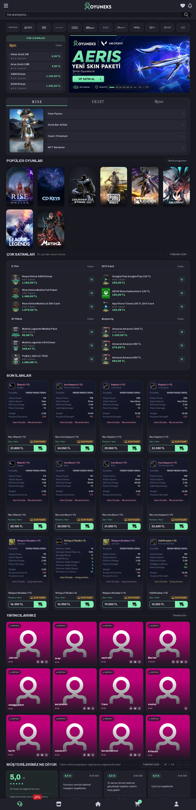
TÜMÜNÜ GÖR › (178, 254)
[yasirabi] (121, 644)
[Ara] (186, 15)
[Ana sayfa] (98, 804)
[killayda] (168, 737)
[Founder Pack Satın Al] (137, 27)
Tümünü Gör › (179, 615)
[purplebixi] (75, 690)
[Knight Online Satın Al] (167, 27)
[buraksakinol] (121, 737)
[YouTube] (42, 662)
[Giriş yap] (176, 804)
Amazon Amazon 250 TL (126, 344)
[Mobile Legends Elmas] (28, 27)
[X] (38, 662)
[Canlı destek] (19, 804)
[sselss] (168, 690)
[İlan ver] (58, 804)
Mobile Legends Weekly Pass (39, 329)
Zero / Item (13, 441)
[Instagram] (46, 662)
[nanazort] (75, 737)
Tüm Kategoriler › (177, 160)
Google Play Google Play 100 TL (131, 276)
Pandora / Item (109, 441)
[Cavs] (121, 690)
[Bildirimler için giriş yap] (190, 6)
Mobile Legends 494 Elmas (38, 342)
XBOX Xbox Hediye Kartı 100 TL (131, 291)
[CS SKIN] (13, 27)
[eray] (75, 644)
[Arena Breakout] (90, 27)
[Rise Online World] (106, 27)
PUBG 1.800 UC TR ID (35, 356)
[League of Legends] (75, 27)
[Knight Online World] (97, 102)
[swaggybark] (28, 690)
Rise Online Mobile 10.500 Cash (41, 303)
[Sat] (40, 448)
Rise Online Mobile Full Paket (39, 290)
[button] (187, 64)
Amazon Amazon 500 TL (126, 357)
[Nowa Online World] (152, 27)
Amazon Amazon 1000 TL (127, 329)
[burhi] (28, 737)
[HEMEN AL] (91, 279)
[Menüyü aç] (6, 6)
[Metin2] (121, 27)
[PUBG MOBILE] (44, 27)
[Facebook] (173, 662)
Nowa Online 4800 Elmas (37, 276)
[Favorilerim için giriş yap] (182, 6)
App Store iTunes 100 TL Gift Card (133, 303)
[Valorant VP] (59, 27)
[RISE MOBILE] (183, 27)
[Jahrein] (28, 644)
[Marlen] (168, 644)
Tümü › (59, 45)
